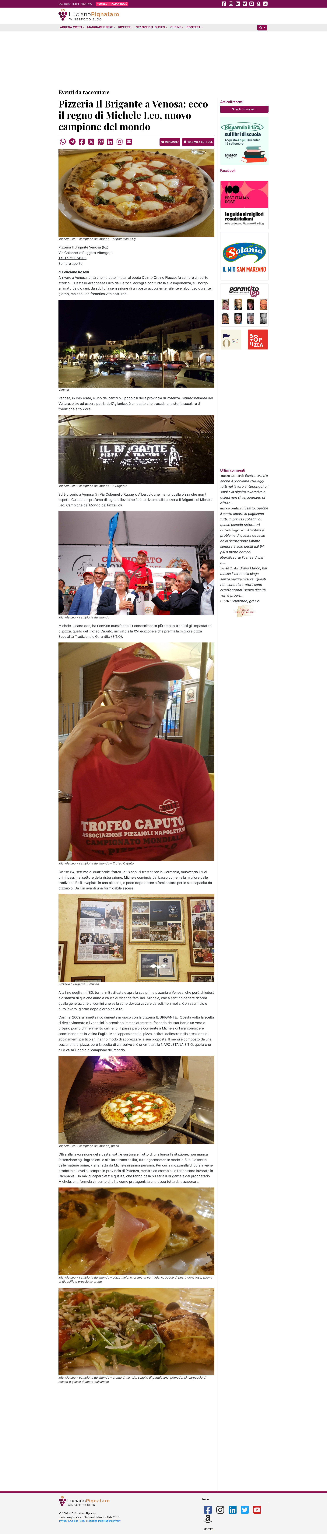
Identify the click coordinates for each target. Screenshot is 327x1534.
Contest (193, 27)
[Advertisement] (163, 59)
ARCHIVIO (86, 3)
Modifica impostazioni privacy (104, 1520)
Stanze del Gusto (150, 27)
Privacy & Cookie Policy (72, 1520)
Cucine (175, 27)
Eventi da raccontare (83, 92)
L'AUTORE (64, 3)
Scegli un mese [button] (243, 109)
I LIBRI (75, 3)
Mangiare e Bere (100, 27)
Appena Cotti (71, 27)
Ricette (124, 27)
